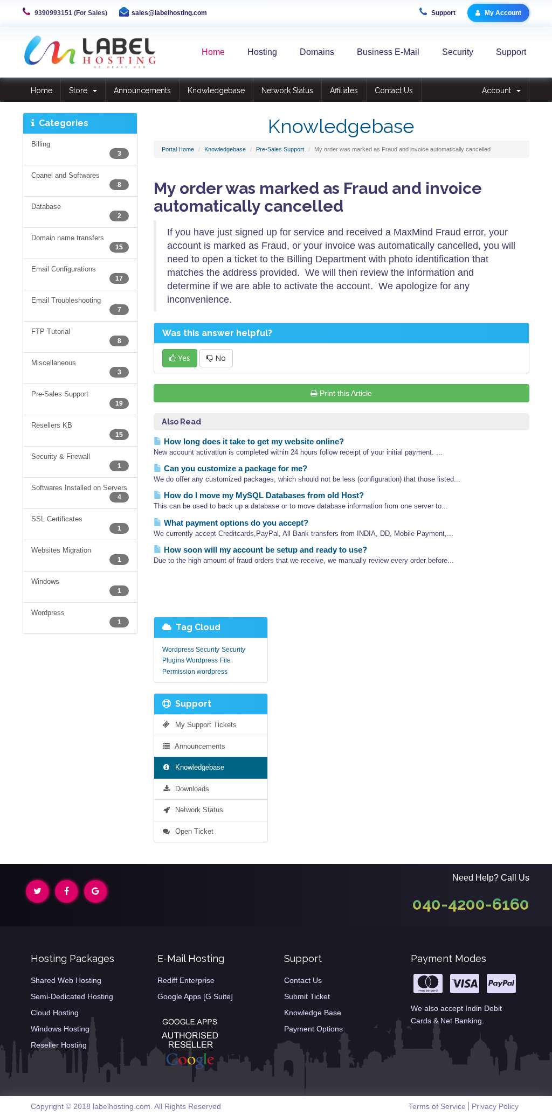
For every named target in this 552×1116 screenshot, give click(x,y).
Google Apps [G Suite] (195, 996)
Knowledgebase (216, 90)
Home (41, 90)
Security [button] (457, 52)
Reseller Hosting (59, 1045)
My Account (502, 13)
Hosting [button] (262, 52)
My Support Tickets (204, 725)
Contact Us (394, 90)
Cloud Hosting (55, 1012)
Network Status (287, 90)
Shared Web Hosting (66, 980)
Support (443, 13)
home (213, 52)
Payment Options (313, 1028)
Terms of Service (437, 1106)
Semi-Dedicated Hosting (72, 996)
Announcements (142, 90)
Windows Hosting (60, 1028)
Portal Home (178, 149)
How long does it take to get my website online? (253, 441)
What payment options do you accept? (235, 522)
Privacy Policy (495, 1106)
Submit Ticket (307, 996)
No (219, 358)
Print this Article (346, 393)
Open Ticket (192, 831)
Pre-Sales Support (280, 149)
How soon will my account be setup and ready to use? (264, 549)
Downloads (190, 789)
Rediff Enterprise (186, 980)
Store (80, 90)
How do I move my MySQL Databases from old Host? (263, 495)
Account (498, 90)
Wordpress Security (190, 649)
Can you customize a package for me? (234, 468)
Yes (183, 358)
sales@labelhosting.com (169, 13)
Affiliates (344, 90)
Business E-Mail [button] (388, 52)
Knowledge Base (312, 1012)
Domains (317, 52)
